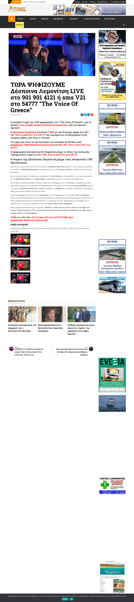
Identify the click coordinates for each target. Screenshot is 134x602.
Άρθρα (20, 19)
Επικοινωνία (110, 19)
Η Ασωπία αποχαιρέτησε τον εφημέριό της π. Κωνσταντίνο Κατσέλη (42, 2)
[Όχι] (132, 598)
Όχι (71, 599)
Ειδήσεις (73, 19)
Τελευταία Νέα (102, 2)
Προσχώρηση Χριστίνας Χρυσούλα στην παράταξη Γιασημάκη (50, 328)
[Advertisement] (112, 207)
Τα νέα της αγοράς (92, 19)
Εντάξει (65, 599)
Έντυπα (77, 2)
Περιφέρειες (58, 19)
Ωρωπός (84, 2)
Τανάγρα (92, 2)
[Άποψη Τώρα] (11, 19)
